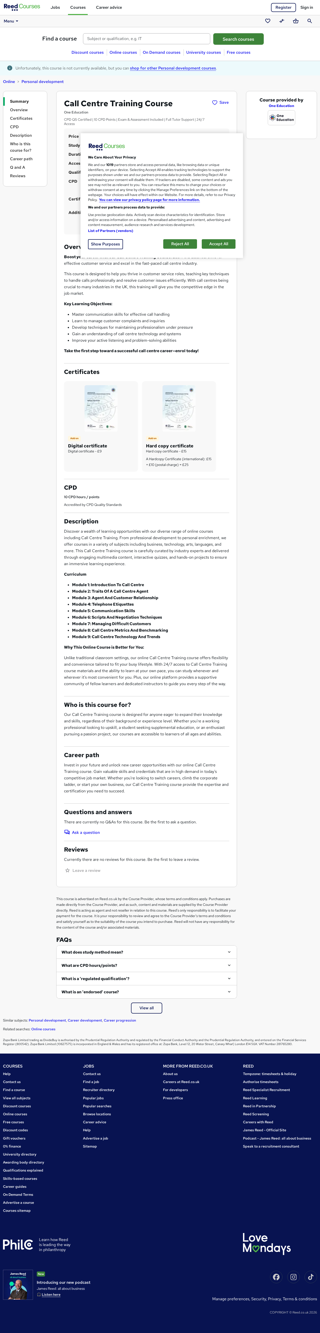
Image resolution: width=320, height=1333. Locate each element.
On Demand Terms (18, 1194)
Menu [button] (9, 21)
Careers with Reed (258, 1122)
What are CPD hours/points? (89, 965)
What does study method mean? (92, 952)
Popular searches (97, 1106)
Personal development (43, 81)
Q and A (17, 167)
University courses (203, 52)
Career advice (109, 7)
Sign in (306, 7)
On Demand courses (161, 52)
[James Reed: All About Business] (18, 1285)
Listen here (51, 1294)
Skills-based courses (20, 1178)
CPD (14, 126)
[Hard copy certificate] (179, 408)
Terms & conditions (300, 1299)
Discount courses (88, 52)
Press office (173, 1098)
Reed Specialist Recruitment (266, 1090)
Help (7, 1074)
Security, (259, 1299)
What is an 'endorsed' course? (90, 992)
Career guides (14, 1186)
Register (284, 7)
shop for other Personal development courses (173, 68)
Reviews (18, 175)
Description (21, 135)
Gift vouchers (14, 1138)
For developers (175, 1090)
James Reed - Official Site (264, 1130)
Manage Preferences (230, 1299)
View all (147, 1008)
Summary (19, 101)
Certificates (21, 118)
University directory (19, 1154)
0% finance (12, 1146)
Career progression (120, 1020)
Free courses (238, 52)
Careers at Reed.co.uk (181, 1082)
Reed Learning (255, 1098)
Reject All (180, 243)
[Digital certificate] (101, 408)
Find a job (91, 1082)
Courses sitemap (17, 1210)
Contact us (12, 1082)
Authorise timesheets (260, 1082)
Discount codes (15, 1130)
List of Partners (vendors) (111, 230)
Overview (19, 109)
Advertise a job (95, 1138)
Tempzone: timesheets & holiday (269, 1074)
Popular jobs (93, 1098)
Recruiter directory (99, 1090)
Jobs (55, 7)
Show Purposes (105, 244)
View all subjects (16, 1098)
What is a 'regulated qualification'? (96, 978)
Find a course (59, 38)
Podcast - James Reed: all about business (277, 1138)
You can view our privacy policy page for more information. (149, 199)
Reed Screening (256, 1114)
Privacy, (275, 1299)
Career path (21, 158)
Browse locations (97, 1114)
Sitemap (90, 1146)
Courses (78, 7)
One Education (281, 105)
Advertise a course (18, 1202)
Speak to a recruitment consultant (271, 1146)
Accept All (218, 243)
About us (170, 1074)
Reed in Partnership (259, 1106)
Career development (85, 1020)
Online (9, 81)
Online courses (123, 52)
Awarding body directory (23, 1162)
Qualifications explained (23, 1170)
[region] (161, 195)
